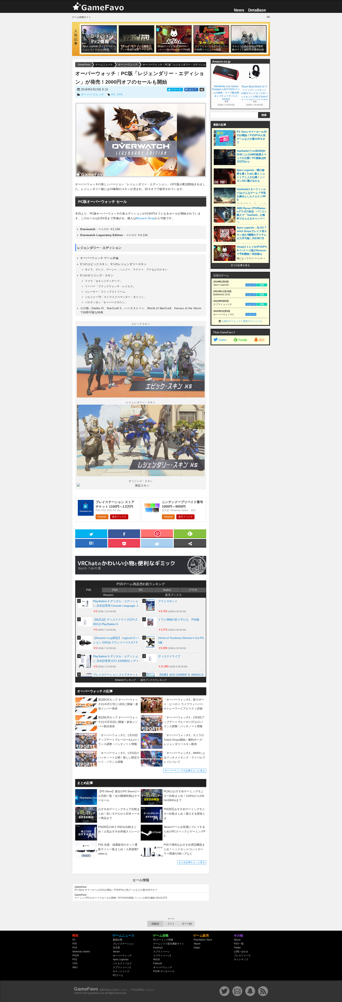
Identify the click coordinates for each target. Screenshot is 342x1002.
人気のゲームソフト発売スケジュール (242, 321)
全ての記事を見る (240, 265)
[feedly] (190, 533)
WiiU (75, 967)
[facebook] (124, 533)
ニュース (251, 285)
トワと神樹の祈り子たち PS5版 (178, 619)
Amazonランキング (125, 680)
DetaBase (257, 10)
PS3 (74, 959)
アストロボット (168, 601)
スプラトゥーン (161, 951)
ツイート (176, 89)
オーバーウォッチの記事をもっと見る (184, 770)
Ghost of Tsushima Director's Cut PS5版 (181, 640)
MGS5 (156, 959)
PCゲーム (118, 975)
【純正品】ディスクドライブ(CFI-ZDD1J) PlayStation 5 (115, 622)
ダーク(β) (187, 923)
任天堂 (116, 947)
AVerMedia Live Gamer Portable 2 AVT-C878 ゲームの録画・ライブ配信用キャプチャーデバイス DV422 (226, 92)
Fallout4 (157, 963)
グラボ (193, 589)
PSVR (75, 955)
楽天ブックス (119, 516)
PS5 (88, 589)
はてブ (191, 89)
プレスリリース (242, 955)
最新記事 (117, 939)
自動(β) (155, 923)
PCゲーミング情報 (163, 939)
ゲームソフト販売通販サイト (168, 943)
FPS (120, 94)
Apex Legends (120, 959)
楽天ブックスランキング (154, 680)
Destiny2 (158, 947)
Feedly (242, 340)
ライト (171, 923)
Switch (167, 589)
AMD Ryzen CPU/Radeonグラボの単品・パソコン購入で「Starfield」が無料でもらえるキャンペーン (252, 215)
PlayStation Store (203, 939)
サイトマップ (241, 959)
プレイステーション (123, 943)
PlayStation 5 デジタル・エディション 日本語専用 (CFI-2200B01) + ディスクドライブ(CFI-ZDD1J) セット (116, 659)
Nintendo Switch (81, 951)
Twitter (222, 340)
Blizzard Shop (145, 218)
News (239, 10)
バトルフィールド (122, 963)
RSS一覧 (239, 943)
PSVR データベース (164, 971)
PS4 (114, 589)
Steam (116, 951)
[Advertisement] (240, 407)
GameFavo (86, 989)
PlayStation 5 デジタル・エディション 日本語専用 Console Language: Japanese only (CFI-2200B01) (115, 604)
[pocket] (124, 543)
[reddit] (157, 543)
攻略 (262, 285)
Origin (197, 947)
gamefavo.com (96, 993)
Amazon (102, 516)
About (237, 939)
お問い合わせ (241, 951)
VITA (74, 963)
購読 (262, 340)
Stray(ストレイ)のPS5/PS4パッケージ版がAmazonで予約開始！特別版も (252, 250)
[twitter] (91, 533)
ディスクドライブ (169, 656)
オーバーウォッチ (92, 94)
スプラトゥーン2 (122, 967)
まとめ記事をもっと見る (192, 862)
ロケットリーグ (121, 971)
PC (113, 94)
